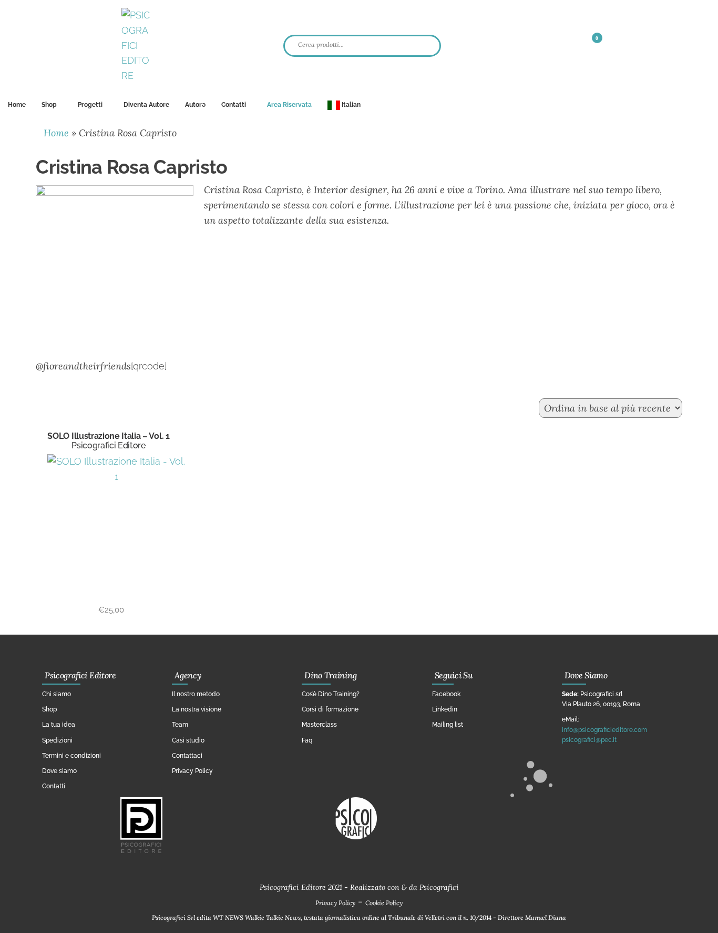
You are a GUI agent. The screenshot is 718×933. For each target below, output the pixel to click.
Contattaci (187, 755)
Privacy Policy (192, 771)
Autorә (195, 104)
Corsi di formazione (330, 709)
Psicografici (439, 887)
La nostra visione (196, 709)
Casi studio (188, 740)
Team (180, 724)
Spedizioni (57, 740)
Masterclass (319, 724)
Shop (49, 104)
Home (17, 104)
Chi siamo (56, 694)
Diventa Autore (146, 104)
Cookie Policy (384, 903)
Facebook (446, 694)
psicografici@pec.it (589, 740)
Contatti (233, 104)
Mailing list (447, 724)
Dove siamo (59, 771)
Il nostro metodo (196, 694)
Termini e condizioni (71, 755)
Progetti (90, 104)
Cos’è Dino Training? (331, 694)
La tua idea (58, 724)
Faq (307, 740)
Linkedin (444, 709)
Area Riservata (289, 104)
